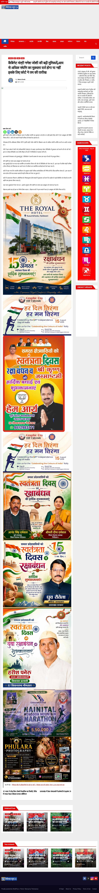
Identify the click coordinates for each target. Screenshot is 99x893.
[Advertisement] (49, 24)
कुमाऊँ (12, 814)
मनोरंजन (70, 41)
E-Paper (61, 889)
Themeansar (34, 889)
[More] (20, 132)
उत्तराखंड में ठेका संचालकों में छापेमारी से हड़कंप (54, 791)
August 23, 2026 (12, 861)
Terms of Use (86, 889)
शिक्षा (47, 41)
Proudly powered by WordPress (10, 889)
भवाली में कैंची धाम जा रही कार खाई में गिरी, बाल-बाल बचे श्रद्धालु (60, 822)
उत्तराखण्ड (21, 41)
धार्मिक (5, 46)
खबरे (15, 58)
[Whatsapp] (5, 132)
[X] (16, 132)
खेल (85, 41)
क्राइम (54, 41)
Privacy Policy (77, 889)
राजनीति (40, 41)
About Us (68, 889)
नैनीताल (13, 41)
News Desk (21, 79)
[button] (96, 44)
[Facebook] (8, 132)
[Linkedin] (12, 132)
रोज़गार (78, 41)
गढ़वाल (18, 58)
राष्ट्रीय (31, 41)
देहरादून (22, 58)
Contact (94, 889)
